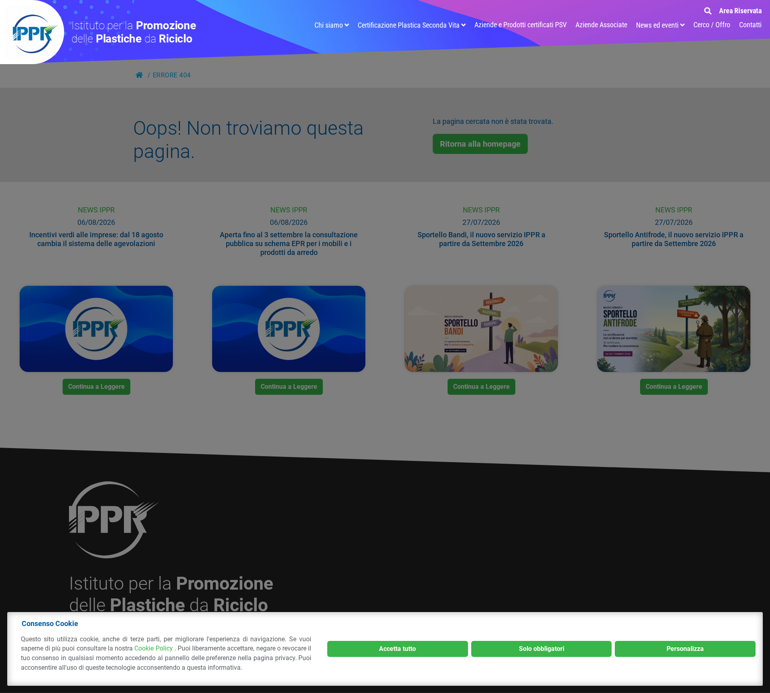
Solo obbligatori (541, 649)
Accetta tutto (397, 649)
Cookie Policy (154, 648)
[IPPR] (32, 32)
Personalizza (685, 649)
